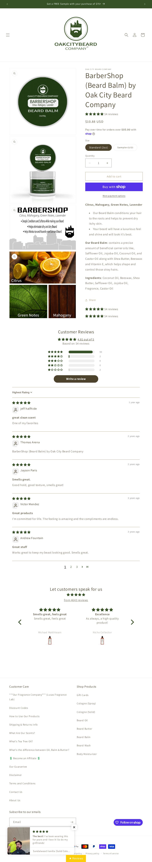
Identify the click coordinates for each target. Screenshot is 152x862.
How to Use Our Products (24, 716)
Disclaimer (15, 775)
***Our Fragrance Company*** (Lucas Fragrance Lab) (38, 697)
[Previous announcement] (7, 4)
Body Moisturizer (87, 754)
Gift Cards (83, 695)
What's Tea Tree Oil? (21, 741)
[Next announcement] (145, 4)
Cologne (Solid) (86, 712)
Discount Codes (18, 708)
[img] (21, 403)
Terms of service (111, 853)
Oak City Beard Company (53, 853)
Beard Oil (82, 720)
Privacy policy (92, 853)
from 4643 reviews (76, 600)
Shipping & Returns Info (23, 724)
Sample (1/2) (127, 148)
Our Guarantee (18, 766)
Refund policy (75, 853)
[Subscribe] (72, 822)
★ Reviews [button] (76, 858)
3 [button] (77, 567)
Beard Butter (84, 728)
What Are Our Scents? (22, 733)
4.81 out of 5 (86, 339)
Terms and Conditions (22, 783)
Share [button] (92, 300)
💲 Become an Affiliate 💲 (24, 758)
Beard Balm (84, 737)
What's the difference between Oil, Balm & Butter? (39, 750)
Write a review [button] (76, 379)
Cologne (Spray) (86, 703)
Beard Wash (84, 745)
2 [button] (71, 567)
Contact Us (15, 792)
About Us (14, 800)
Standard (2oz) (98, 147)
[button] (8, 35)
